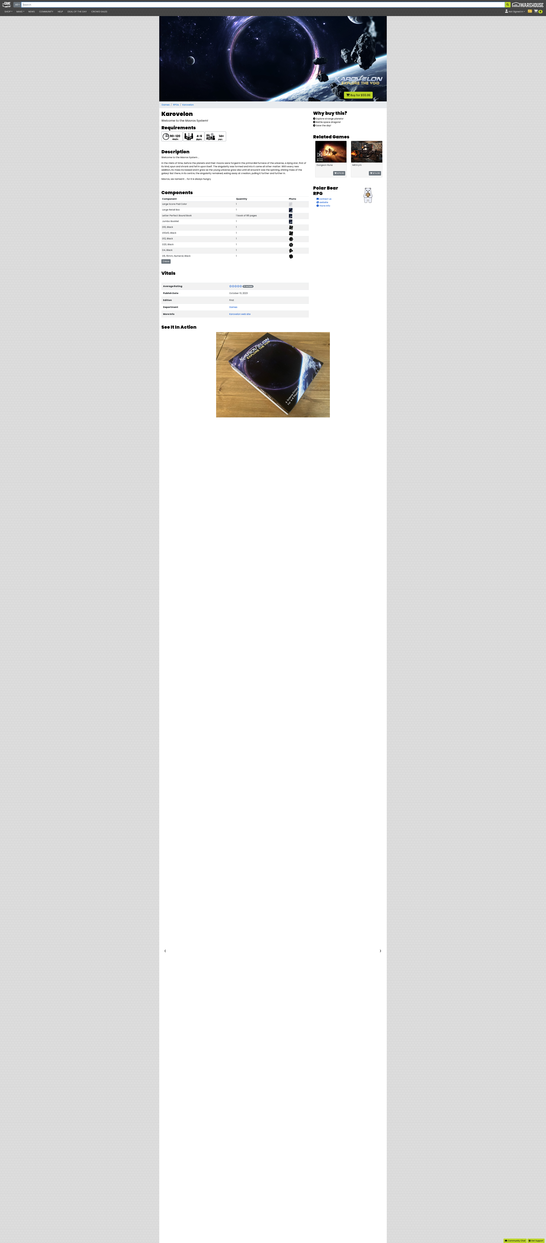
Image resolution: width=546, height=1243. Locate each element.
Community (46, 11)
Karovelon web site (240, 314)
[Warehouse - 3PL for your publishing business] (528, 4)
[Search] (508, 4)
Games (166, 104)
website (323, 202)
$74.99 (376, 173)
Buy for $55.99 (360, 95)
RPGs (176, 104)
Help (60, 11)
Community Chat (516, 1240)
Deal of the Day (77, 11)
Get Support (537, 1240)
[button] (8, 12)
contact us (325, 199)
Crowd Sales (99, 11)
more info (324, 205)
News (31, 11)
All (16, 4)
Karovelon (188, 104)
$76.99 (340, 173)
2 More (166, 261)
